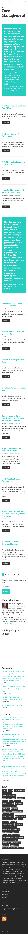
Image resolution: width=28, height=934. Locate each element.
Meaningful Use (6, 829)
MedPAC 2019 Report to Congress (12, 705)
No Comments (17, 139)
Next (18, 574)
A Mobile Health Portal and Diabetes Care (13, 163)
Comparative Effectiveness (8, 795)
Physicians (5, 840)
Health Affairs (6, 906)
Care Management (19, 790)
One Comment (17, 110)
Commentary (11, 110)
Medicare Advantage (7, 834)
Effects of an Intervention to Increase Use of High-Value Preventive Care (14, 513)
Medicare (15, 832)
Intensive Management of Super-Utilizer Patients (13, 191)
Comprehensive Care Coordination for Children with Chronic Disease (13, 418)
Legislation (19, 824)
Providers (14, 840)
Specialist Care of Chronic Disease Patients (13, 304)
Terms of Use (15, 882)
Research (4, 897)
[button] (25, 2)
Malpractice (12, 827)
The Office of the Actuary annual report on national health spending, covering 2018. (13, 689)
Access (4, 790)
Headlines (5, 894)
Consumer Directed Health (9, 798)
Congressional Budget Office (10, 909)
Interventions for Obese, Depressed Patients (12, 543)
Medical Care (6, 832)
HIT (20, 819)
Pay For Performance (7, 837)
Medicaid (16, 829)
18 (14, 574)
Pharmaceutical (19, 837)
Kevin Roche (5, 110)
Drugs (4, 803)
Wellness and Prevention (8, 848)
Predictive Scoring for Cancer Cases (11, 135)
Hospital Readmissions (8, 824)
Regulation (5, 842)
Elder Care (18, 803)
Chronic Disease (6, 793)
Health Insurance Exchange (9, 819)
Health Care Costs (17, 811)
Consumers (20, 798)
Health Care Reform (8, 816)
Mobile (17, 834)
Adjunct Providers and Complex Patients (11, 449)
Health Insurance (20, 816)
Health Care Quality (7, 814)
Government (6, 811)
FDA (15, 806)
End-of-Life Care (6, 806)
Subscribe (5, 591)
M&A (4, 827)
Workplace (20, 848)
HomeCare (5, 821)
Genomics (14, 808)
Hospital (13, 821)
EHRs (11, 803)
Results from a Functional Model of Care (13, 333)
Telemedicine (14, 845)
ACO (11, 790)
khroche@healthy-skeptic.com (11, 624)
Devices (5, 800)
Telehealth (5, 845)
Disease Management (15, 800)
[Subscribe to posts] (4, 922)
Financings (6, 808)
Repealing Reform (16, 842)
